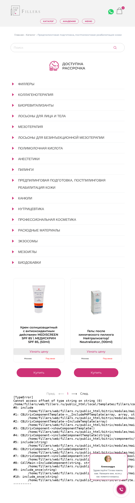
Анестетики (29, 159)
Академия (69, 21)
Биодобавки (29, 262)
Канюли (25, 198)
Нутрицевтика (31, 209)
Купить (38, 372)
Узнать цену (39, 351)
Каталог (48, 21)
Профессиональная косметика (47, 219)
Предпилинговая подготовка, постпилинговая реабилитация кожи (61, 184)
